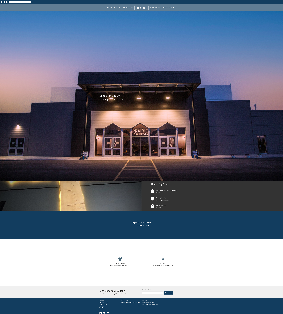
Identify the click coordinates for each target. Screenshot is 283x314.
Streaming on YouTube (114, 7)
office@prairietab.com (152, 304)
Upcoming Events (128, 7)
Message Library (155, 7)
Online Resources (167, 7)
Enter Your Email (146, 290)
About (11, 2)
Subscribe (168, 293)
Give (21, 2)
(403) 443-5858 (27, 2)
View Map (102, 307)
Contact (16, 2)
